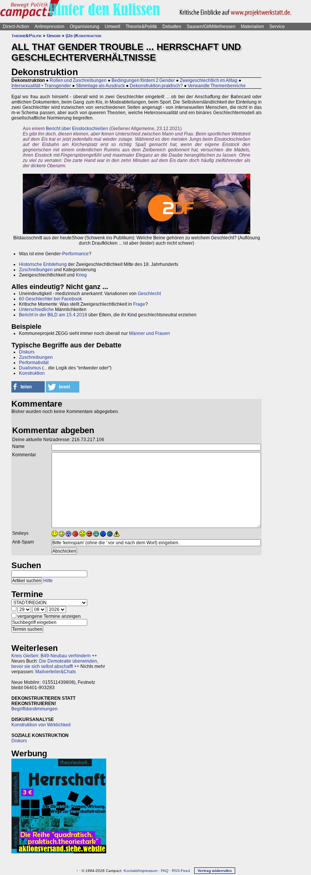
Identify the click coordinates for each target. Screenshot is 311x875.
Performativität (34, 362)
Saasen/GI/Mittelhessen (211, 26)
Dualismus (30, 368)
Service (277, 26)
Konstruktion (32, 373)
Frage (139, 304)
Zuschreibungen (36, 269)
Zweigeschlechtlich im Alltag (208, 80)
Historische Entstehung (43, 264)
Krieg (81, 275)
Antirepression (49, 26)
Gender (54, 35)
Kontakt (130, 871)
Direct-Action (16, 26)
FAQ (164, 871)
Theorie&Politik (141, 26)
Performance (75, 253)
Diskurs (27, 352)
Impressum (147, 871)
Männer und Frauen (149, 333)
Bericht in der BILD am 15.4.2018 (53, 314)
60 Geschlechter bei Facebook (50, 299)
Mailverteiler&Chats (55, 671)
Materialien (252, 26)
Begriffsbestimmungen (34, 709)
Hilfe (48, 580)
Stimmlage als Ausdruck (100, 85)
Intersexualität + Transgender (41, 85)
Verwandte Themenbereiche (217, 85)
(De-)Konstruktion (83, 35)
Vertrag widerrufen (215, 871)
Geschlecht (149, 293)
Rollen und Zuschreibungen (78, 80)
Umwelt (112, 26)
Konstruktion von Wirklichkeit (41, 724)
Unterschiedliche (36, 309)
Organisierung (84, 26)
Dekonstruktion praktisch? (156, 85)
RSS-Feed (181, 871)
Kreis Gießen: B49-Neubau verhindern (51, 655)
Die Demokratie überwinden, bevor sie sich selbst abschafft (54, 663)
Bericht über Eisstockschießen (77, 128)
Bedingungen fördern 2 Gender (143, 80)
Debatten (171, 26)
